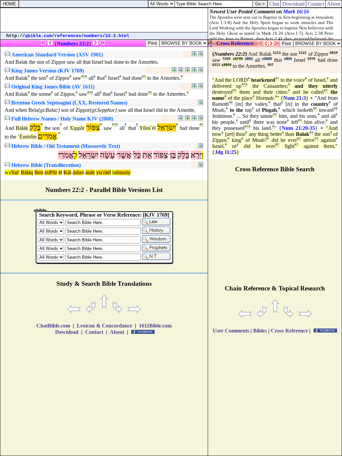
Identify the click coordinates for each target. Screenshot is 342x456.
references (67, 35)
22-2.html (117, 35)
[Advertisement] (104, 20)
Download (293, 4)
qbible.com (38, 35)
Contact (315, 4)
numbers (93, 35)
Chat (274, 4)
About (334, 4)
